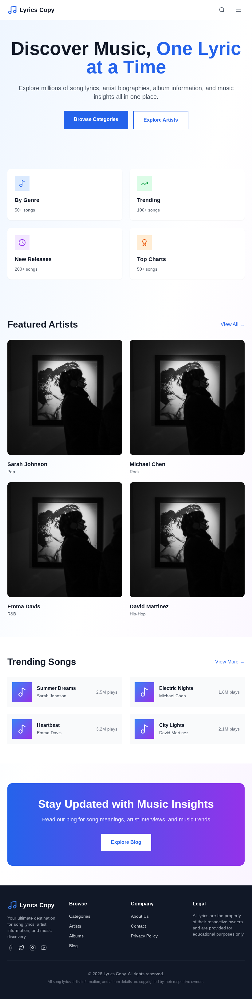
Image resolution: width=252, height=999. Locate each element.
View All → (233, 324)
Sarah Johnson (51, 695)
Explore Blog (126, 842)
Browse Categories (96, 119)
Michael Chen (172, 695)
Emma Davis (49, 732)
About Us (140, 916)
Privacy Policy (144, 935)
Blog (73, 945)
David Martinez (173, 732)
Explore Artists (161, 120)
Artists (75, 926)
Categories (79, 916)
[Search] (221, 9)
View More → (230, 661)
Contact (138, 926)
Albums (76, 935)
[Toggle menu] (238, 10)
